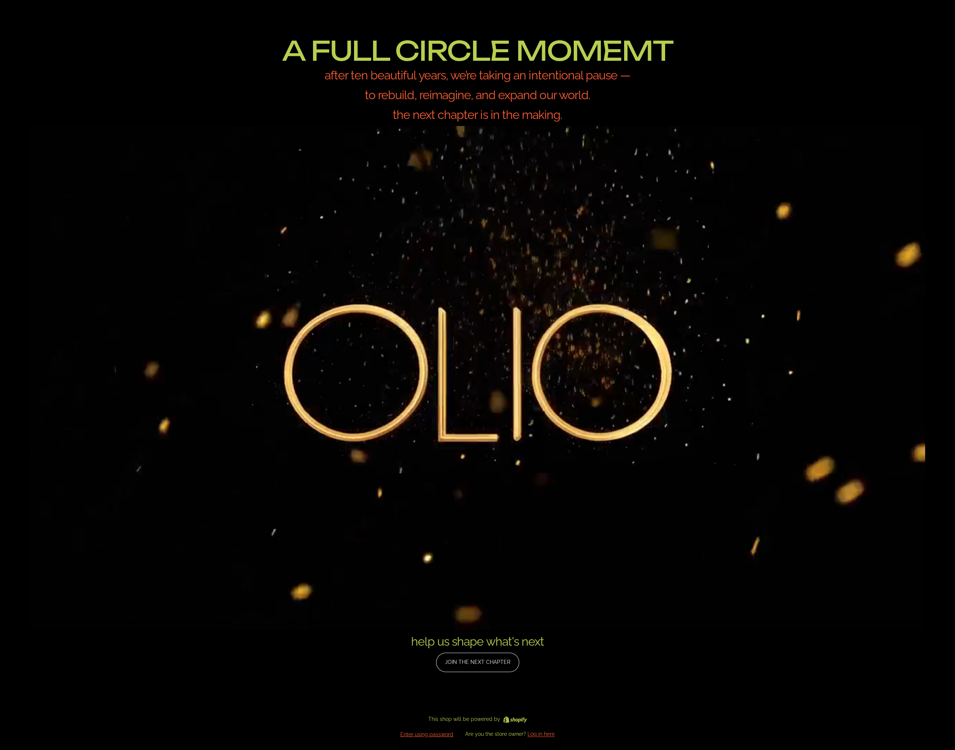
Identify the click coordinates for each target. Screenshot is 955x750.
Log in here (541, 734)
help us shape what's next (477, 641)
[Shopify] (515, 719)
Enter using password (426, 734)
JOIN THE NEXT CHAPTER (477, 662)
